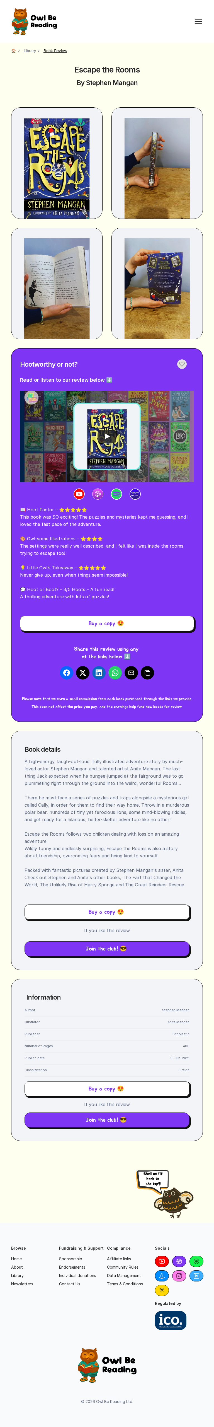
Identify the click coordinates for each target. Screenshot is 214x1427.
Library (30, 51)
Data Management (124, 1275)
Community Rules (122, 1267)
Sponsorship (70, 1258)
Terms (112, 1283)
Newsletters (22, 1283)
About (17, 1267)
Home (16, 1258)
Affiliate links (119, 1258)
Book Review (55, 51)
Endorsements (72, 1267)
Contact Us (69, 1283)
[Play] (107, 436)
